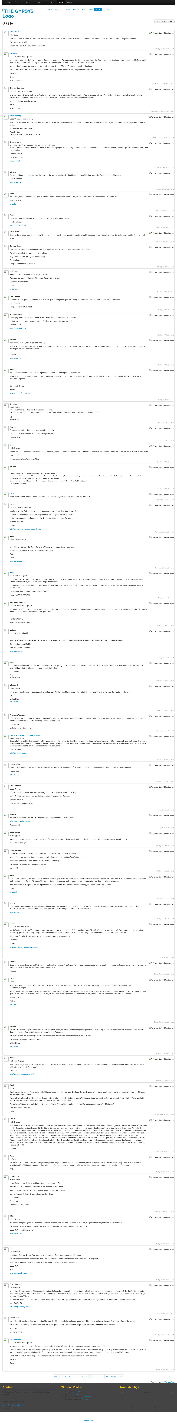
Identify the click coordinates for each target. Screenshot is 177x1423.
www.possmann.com (17, 561)
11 (107, 1376)
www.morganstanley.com (19, 1306)
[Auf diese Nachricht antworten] (161, 33)
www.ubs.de (14, 1004)
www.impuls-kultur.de (18, 225)
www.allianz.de (15, 358)
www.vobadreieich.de (18, 328)
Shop (53, 2)
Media (28, 2)
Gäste (61, 2)
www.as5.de (14, 774)
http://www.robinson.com (19, 753)
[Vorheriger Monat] (122, 1392)
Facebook (80, 1392)
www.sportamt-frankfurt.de (20, 393)
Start (56, 1376)
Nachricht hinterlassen (164, 21)
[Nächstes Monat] (172, 1392)
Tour (45, 2)
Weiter (113, 1376)
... (78, 1376)
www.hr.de (14, 892)
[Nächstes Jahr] (173, 1392)
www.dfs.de (14, 204)
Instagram (81, 1394)
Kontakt (70, 2)
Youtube (88, 1396)
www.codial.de (15, 161)
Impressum (88, 1420)
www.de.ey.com (16, 912)
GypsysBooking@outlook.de (13, 1405)
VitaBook (171, 1382)
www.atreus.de (15, 182)
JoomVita (163, 1382)
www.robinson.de (16, 651)
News (9, 2)
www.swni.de (15, 289)
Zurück (63, 1376)
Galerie (37, 2)
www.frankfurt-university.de (20, 821)
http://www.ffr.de (16, 1233)
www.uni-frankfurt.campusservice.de (23, 947)
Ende (121, 1376)
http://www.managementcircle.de (22, 1074)
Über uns (18, 2)
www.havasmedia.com (18, 1273)
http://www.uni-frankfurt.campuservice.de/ (25, 529)
